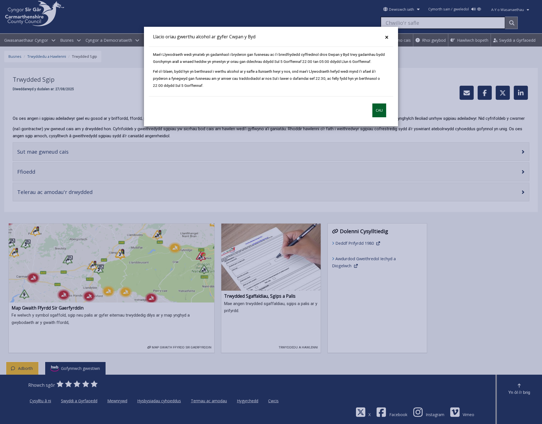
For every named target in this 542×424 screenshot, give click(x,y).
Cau (379, 110)
